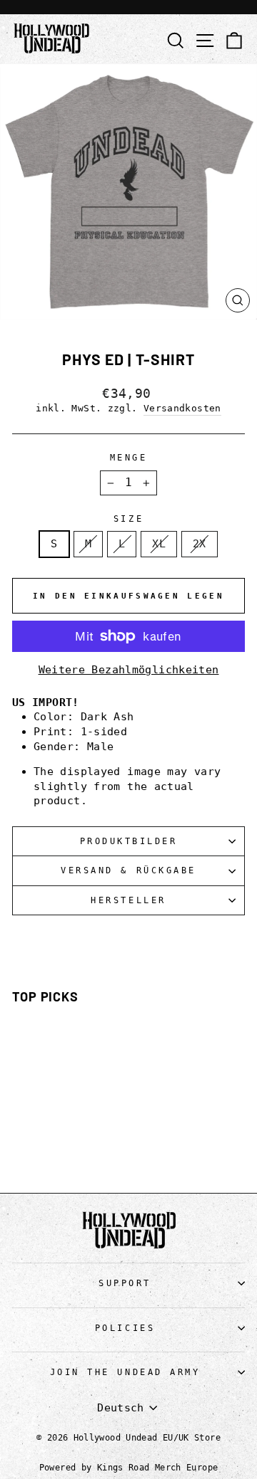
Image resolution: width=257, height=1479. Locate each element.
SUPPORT (125, 1283)
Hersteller (128, 900)
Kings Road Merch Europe (157, 1468)
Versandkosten (182, 408)
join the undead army (125, 1372)
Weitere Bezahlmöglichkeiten (129, 669)
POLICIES (125, 1328)
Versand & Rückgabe (128, 870)
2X (199, 543)
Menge (129, 458)
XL (159, 543)
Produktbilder (129, 841)
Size (128, 519)
